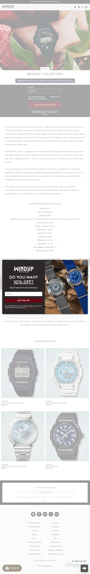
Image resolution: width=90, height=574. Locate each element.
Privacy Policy (31, 307)
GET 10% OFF (23, 300)
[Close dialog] (85, 263)
